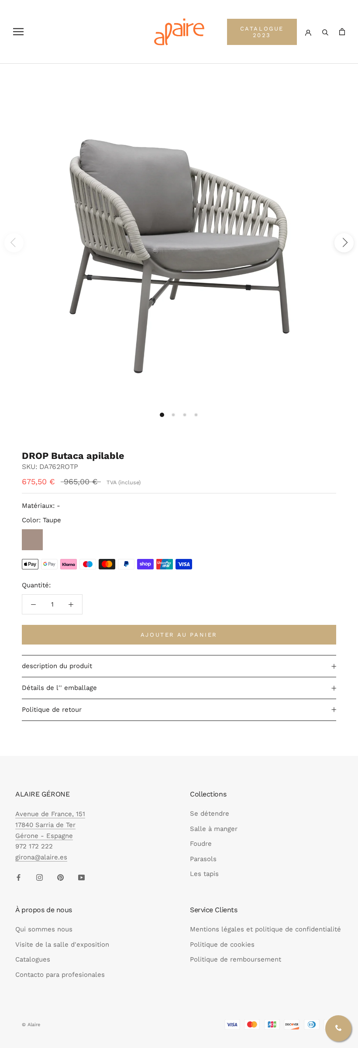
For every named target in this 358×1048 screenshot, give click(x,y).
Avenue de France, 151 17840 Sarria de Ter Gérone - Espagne (50, 825)
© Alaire (31, 1024)
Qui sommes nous (43, 929)
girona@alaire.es (41, 857)
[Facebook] (18, 877)
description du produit (57, 666)
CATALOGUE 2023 (262, 31)
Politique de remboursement (235, 959)
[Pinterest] (60, 877)
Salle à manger (214, 829)
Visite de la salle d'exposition (62, 944)
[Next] (344, 242)
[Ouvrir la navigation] (18, 31)
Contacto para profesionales (60, 975)
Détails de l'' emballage (59, 688)
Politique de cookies (222, 944)
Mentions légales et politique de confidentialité (265, 929)
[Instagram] (39, 877)
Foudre (201, 844)
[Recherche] (325, 31)
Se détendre (209, 813)
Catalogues (32, 959)
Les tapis (204, 874)
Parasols (203, 859)
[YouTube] (81, 877)
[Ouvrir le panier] (342, 32)
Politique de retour (52, 710)
